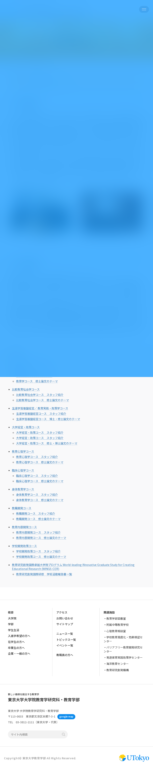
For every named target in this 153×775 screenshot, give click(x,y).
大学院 (12, 618)
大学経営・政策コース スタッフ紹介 (39, 432)
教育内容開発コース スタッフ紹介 (38, 532)
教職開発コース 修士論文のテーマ (38, 519)
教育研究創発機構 (117, 670)
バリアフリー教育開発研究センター (123, 649)
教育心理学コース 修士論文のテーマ (39, 462)
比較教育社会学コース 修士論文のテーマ (42, 400)
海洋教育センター (117, 664)
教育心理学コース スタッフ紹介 (37, 457)
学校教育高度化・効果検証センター (123, 639)
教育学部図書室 (116, 618)
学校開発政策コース (24, 546)
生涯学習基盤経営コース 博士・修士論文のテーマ (48, 419)
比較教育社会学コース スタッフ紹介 (39, 395)
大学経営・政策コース (26, 427)
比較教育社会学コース (26, 389)
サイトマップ (64, 624)
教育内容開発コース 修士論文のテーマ (41, 538)
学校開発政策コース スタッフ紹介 (38, 551)
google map (66, 716)
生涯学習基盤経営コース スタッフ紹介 (41, 414)
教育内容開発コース (24, 527)
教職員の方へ (64, 655)
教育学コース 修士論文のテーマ (37, 381)
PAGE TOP (145, 748)
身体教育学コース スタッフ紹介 (37, 495)
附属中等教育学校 (117, 625)
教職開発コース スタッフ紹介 (35, 513)
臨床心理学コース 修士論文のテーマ (39, 481)
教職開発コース (21, 508)
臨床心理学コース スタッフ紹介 (37, 476)
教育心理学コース (23, 451)
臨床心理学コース (23, 470)
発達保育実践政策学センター (124, 657)
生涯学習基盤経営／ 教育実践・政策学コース (40, 408)
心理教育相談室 (116, 631)
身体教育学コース (23, 489)
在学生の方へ (16, 642)
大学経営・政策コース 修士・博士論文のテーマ (46, 443)
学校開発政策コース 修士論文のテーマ (41, 557)
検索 (63, 734)
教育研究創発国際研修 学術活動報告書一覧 (44, 574)
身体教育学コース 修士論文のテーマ (39, 500)
